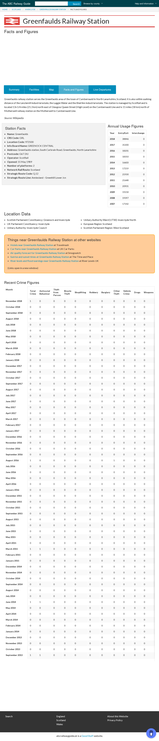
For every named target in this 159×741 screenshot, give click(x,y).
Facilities (34, 89)
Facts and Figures (74, 89)
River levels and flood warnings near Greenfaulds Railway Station (44, 260)
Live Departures (102, 89)
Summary (14, 89)
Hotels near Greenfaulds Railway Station (31, 244)
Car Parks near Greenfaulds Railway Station (33, 248)
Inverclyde (30, 9)
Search (9, 716)
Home (4, 9)
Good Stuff (87, 735)
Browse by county (92, 3)
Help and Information (144, 3)
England (60, 716)
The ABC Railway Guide (16, 3)
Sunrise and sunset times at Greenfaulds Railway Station (39, 256)
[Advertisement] (79, 60)
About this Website (117, 716)
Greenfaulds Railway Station (53, 9)
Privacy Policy (115, 720)
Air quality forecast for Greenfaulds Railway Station (37, 252)
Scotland (16, 9)
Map (51, 89)
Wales (59, 724)
